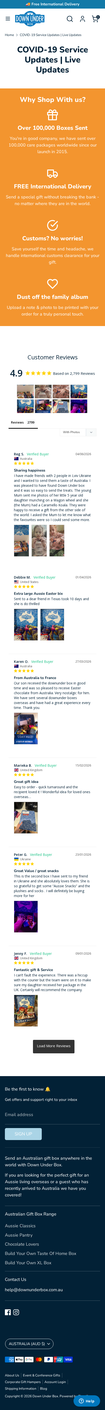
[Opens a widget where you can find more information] (86, 1401)
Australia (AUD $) (27, 1344)
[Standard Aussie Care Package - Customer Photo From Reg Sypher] (25, 391)
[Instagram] (16, 1312)
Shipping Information (20, 1388)
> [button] (53, 1046)
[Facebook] (8, 1312)
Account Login (55, 1382)
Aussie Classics (20, 1226)
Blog (43, 1388)
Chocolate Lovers (22, 1244)
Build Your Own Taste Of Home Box (40, 1253)
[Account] (82, 17)
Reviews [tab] (17, 422)
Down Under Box (45, 1396)
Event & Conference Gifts (41, 1375)
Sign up (23, 1134)
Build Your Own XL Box (28, 1263)
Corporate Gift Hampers (23, 1382)
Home (9, 35)
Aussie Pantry (18, 1235)
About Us (12, 1375)
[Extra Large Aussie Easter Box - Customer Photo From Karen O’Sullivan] (43, 406)
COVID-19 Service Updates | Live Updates (51, 35)
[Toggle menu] (8, 19)
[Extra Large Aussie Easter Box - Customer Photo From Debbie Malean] (79, 391)
